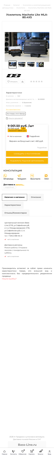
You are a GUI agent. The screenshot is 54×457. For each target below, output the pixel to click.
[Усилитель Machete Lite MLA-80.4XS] (12, 64)
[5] (41, 81)
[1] (31, 81)
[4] (39, 81)
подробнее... (10, 187)
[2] (34, 81)
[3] (36, 81)
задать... (20, 184)
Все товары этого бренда (16, 114)
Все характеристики (13, 109)
